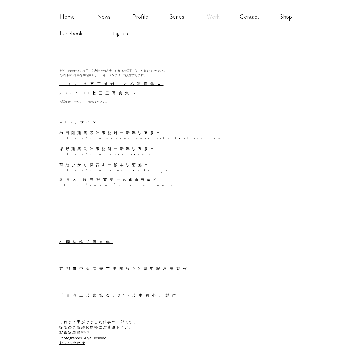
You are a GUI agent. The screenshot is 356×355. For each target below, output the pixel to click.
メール (75, 102)
